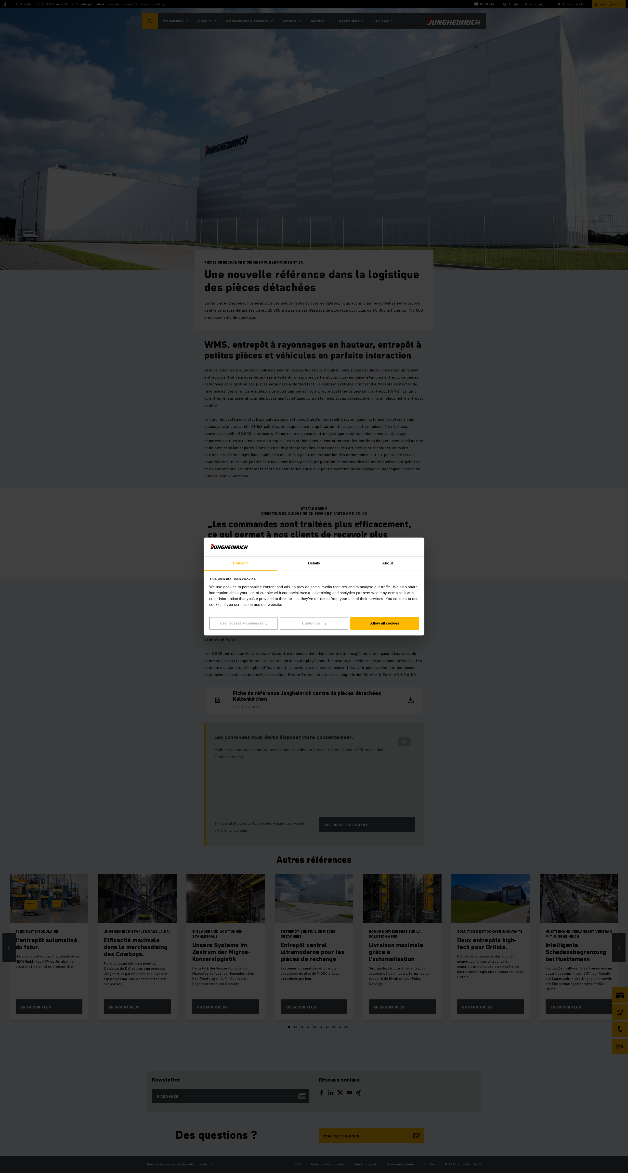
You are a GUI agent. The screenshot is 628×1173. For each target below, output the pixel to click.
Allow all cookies (384, 623)
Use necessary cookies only (243, 623)
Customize (311, 623)
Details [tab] (314, 563)
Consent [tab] (240, 563)
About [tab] (387, 563)
